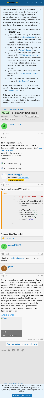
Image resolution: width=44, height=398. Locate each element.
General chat (13, 90)
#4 (42, 276)
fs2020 (30, 116)
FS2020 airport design (28, 55)
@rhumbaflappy (18, 258)
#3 (42, 254)
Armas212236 (8, 116)
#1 (42, 134)
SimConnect (24, 81)
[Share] (38, 133)
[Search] (41, 2)
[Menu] (3, 2)
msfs (36, 116)
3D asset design (28, 37)
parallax (5, 119)
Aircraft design (25, 50)
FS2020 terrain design (28, 73)
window (12, 119)
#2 (42, 185)
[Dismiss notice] (40, 9)
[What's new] (36, 2)
